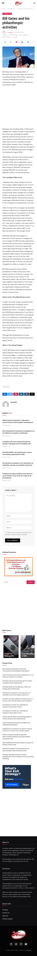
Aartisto (28, 950)
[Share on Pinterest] (16, 42)
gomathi (10, 32)
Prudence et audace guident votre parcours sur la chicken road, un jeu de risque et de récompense (17, 476)
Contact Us (5, 913)
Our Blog (5, 910)
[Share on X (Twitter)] (10, 42)
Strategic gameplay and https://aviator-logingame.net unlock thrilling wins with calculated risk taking (18, 756)
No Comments (25, 35)
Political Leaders (7, 919)
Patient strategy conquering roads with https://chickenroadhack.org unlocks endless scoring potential (16, 736)
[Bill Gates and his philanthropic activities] (18, 57)
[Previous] (4, 646)
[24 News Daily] (18, 3)
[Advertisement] (18, 106)
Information (7, 13)
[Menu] (3, 3)
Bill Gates (6, 386)
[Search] (34, 3)
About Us (5, 916)
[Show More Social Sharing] (33, 42)
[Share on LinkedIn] (22, 42)
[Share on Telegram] (28, 42)
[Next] (33, 646)
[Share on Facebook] (5, 42)
